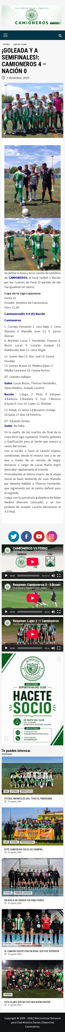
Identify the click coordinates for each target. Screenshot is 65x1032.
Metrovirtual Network (48, 1018)
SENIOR (8, 994)
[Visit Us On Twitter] (13, 536)
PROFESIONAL (27, 842)
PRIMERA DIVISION (23, 893)
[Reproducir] (6, 575)
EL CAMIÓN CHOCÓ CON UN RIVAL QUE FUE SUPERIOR (31, 951)
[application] (32, 561)
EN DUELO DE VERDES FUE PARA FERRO (24, 900)
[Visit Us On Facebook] (26, 536)
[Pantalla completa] (58, 575)
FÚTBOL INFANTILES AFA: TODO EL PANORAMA (28, 798)
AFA (6, 791)
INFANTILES (26, 791)
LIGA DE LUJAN (20, 44)
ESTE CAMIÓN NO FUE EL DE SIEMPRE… (24, 849)
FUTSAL (8, 893)
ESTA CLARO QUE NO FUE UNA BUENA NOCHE (27, 1002)
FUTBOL (6, 44)
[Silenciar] (53, 575)
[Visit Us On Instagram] (51, 536)
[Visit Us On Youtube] (39, 536)
